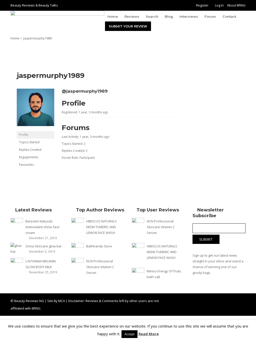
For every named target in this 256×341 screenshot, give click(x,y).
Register (202, 5)
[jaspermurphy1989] (35, 109)
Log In (219, 5)
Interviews (189, 16)
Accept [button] (129, 334)
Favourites (26, 165)
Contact (229, 16)
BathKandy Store (99, 246)
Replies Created (30, 150)
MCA (61, 301)
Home (113, 16)
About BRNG (236, 5)
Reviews (131, 16)
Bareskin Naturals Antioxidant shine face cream (43, 227)
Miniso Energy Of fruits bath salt (164, 274)
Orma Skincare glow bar (44, 246)
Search (152, 16)
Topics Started (29, 142)
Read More (148, 333)
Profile (23, 135)
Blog (169, 16)
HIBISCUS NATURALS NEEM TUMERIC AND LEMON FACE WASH (101, 227)
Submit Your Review (128, 26)
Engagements (28, 157)
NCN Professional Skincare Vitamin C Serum (100, 267)
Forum (210, 16)
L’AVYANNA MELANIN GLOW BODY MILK (41, 264)
